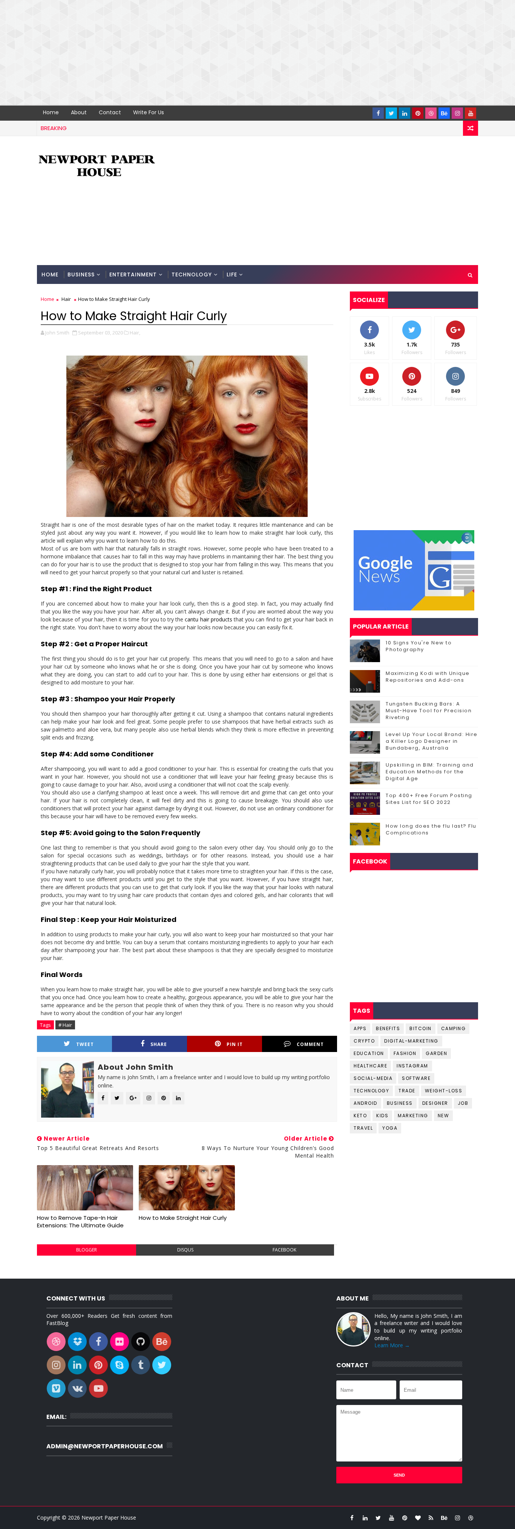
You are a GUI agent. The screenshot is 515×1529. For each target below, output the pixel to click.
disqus (185, 1250)
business (400, 1103)
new (443, 1115)
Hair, (135, 332)
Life (232, 274)
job (463, 1103)
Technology (192, 274)
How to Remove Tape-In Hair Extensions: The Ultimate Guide (80, 1221)
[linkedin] (404, 113)
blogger (86, 1250)
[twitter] (391, 113)
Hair (66, 299)
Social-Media (373, 1078)
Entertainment (133, 274)
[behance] (444, 113)
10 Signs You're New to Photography (419, 646)
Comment (310, 1044)
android (365, 1103)
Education (369, 1053)
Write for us (148, 112)
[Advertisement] (226, 53)
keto (360, 1115)
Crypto (364, 1041)
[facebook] (378, 113)
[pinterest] (417, 113)
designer (435, 1103)
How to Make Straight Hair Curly (183, 1218)
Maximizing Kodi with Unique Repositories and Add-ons (428, 677)
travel (363, 1128)
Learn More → (392, 1345)
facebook (284, 1250)
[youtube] (470, 113)
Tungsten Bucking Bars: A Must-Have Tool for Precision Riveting (429, 710)
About (79, 112)
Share (158, 1044)
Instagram (412, 1066)
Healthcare (370, 1066)
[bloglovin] (417, 1517)
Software (416, 1078)
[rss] (431, 1517)
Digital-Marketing (411, 1041)
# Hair (65, 1024)
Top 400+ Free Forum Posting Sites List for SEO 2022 (429, 799)
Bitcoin (420, 1028)
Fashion (405, 1053)
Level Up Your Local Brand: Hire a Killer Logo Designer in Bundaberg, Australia (432, 741)
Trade (407, 1090)
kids (382, 1115)
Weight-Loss (444, 1090)
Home (51, 112)
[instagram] (457, 113)
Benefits (388, 1028)
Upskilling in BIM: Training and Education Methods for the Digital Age (430, 771)
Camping (453, 1028)
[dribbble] (431, 113)
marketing (413, 1115)
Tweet (85, 1044)
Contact (110, 112)
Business (81, 274)
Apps (360, 1028)
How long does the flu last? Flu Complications (431, 829)
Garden (436, 1053)
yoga (389, 1128)
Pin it (235, 1044)
